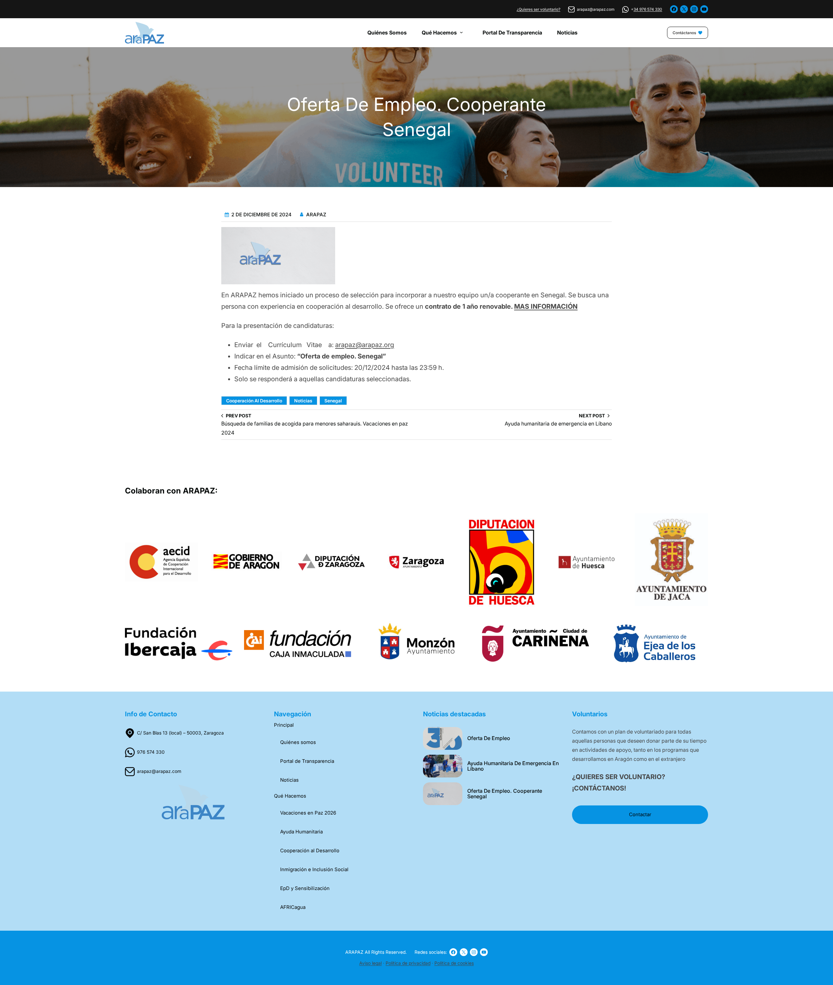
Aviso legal (370, 963)
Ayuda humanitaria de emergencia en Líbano (513, 766)
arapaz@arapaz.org (364, 345)
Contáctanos (684, 32)
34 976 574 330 (648, 9)
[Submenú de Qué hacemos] (463, 32)
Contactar (640, 814)
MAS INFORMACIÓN (546, 306)
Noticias (303, 400)
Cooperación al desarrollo (254, 400)
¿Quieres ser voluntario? (538, 9)
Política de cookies (454, 963)
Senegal (333, 400)
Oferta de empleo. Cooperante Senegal (504, 794)
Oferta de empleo (488, 738)
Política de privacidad (408, 963)
